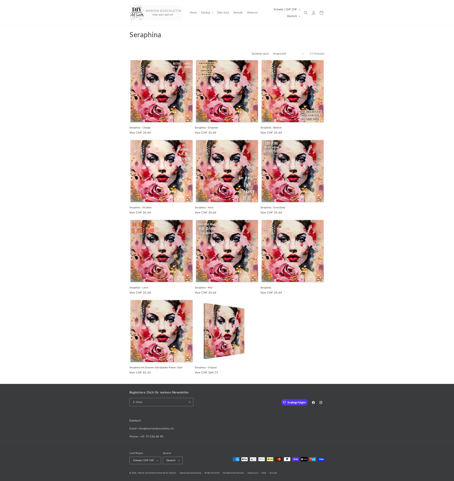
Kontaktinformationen (233, 473)
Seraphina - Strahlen (140, 207)
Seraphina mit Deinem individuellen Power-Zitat (155, 367)
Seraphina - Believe (271, 127)
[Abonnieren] (189, 402)
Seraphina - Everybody (273, 207)
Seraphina (266, 287)
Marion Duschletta (147, 473)
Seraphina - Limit (138, 287)
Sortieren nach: (260, 53)
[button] (207, 12)
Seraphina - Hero (204, 207)
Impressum (253, 473)
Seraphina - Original (206, 367)
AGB (264, 473)
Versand (273, 473)
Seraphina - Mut (203, 287)
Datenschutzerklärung (190, 473)
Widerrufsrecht (211, 473)
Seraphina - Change (140, 127)
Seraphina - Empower (206, 127)
